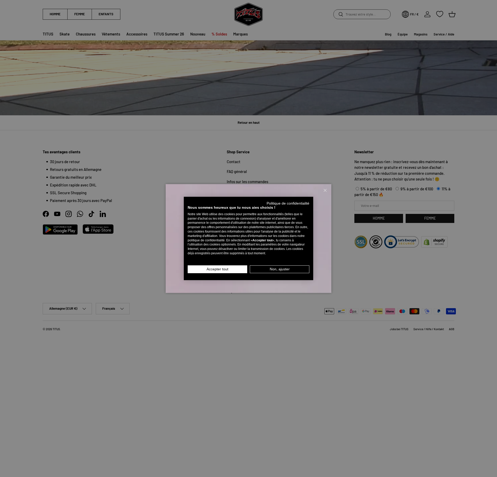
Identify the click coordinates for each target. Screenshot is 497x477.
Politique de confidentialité (288, 203)
